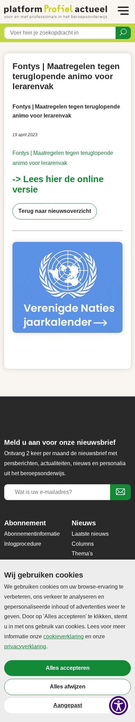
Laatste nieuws (90, 534)
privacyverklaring (25, 646)
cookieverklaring (63, 636)
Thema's (82, 553)
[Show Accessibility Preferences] (118, 705)
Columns (83, 544)
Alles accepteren (68, 668)
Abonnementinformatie (32, 534)
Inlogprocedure (22, 544)
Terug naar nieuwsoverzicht (54, 211)
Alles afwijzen (68, 687)
